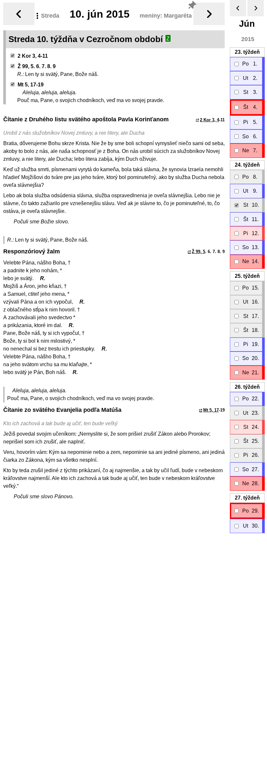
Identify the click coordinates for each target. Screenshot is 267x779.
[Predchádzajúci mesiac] (238, 8)
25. (247, 276)
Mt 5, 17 (211, 410)
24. (247, 165)
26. (247, 387)
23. (247, 52)
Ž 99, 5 (198, 251)
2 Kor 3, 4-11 (33, 56)
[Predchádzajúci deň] (19, 14)
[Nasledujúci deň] (209, 14)
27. (247, 498)
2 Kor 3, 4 (209, 119)
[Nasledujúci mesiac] (255, 8)
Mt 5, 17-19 (31, 84)
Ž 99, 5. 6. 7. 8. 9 (37, 66)
